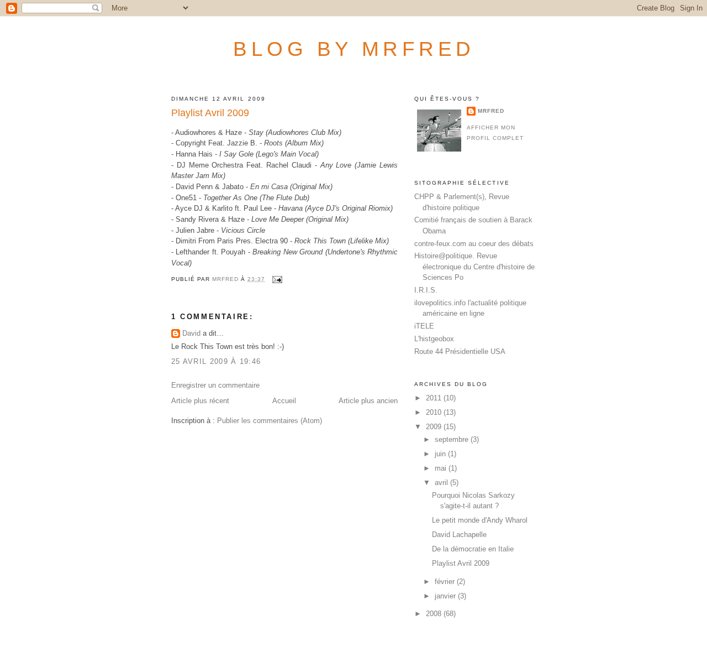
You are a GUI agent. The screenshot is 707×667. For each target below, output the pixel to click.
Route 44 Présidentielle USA (459, 351)
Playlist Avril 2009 (460, 563)
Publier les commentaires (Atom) (269, 420)
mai (442, 468)
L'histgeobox (434, 339)
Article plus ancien (368, 401)
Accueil (284, 401)
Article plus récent (200, 401)
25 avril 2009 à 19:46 (216, 361)
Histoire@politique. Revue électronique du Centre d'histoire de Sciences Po (474, 267)
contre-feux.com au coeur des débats (474, 243)
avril (442, 482)
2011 (435, 398)
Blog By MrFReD (353, 48)
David (191, 333)
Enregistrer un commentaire (215, 385)
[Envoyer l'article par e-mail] (277, 279)
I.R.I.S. (425, 290)
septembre (453, 439)
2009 (435, 427)
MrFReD (491, 111)
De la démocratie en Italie (473, 549)
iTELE (424, 326)
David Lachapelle (459, 534)
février (446, 581)
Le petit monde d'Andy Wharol (479, 520)
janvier (446, 596)
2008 (435, 613)
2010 (435, 412)
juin (441, 454)
